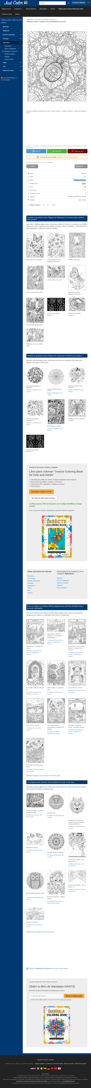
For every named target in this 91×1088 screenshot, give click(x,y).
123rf (85, 176)
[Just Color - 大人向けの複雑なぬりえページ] (59, 1068)
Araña (83, 183)
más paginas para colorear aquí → (45, 932)
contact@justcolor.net (68, 1081)
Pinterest (45, 1059)
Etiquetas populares (40, 1063)
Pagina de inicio (6, 9)
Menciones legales (58, 1063)
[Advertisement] (56, 129)
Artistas (52, 9)
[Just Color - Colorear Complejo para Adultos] (45, 1068)
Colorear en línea (7, 14)
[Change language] (88, 2)
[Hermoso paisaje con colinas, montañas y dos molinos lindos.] (35, 919)
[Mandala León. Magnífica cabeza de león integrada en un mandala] (56, 810)
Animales (31, 583)
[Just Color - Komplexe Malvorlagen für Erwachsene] (48, 1068)
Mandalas (31, 576)
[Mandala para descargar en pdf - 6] (35, 890)
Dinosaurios (8, 46)
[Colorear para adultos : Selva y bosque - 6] (77, 882)
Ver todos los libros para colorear (43, 498)
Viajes (30, 588)
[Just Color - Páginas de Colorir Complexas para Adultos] (52, 1068)
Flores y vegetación (63, 580)
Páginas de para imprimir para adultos (48, 968)
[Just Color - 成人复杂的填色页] (55, 1068)
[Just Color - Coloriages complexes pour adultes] (38, 1068)
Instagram (51, 1059)
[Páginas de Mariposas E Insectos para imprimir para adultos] (27, 968)
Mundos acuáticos (62, 583)
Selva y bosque (62, 587)
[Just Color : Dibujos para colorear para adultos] (16, 2)
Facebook (40, 1059)
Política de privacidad (65, 999)
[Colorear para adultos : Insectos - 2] (77, 310)
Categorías (17, 9)
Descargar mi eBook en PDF (41, 492)
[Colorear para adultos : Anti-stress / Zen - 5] (77, 857)
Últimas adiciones (31, 9)
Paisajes (59, 585)
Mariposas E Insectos (79, 180)
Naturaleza (38, 19)
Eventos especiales (34, 581)
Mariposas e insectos (49, 19)
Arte (29, 590)
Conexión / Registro (79, 2)
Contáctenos (49, 1063)
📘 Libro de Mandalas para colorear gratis (9, 79)
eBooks (17, 14)
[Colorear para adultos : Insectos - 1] (56, 310)
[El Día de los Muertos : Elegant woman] (56, 894)
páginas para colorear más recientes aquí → (48, 775)
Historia (30, 592)
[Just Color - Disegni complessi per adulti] (41, 1068)
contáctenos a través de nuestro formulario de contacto (31, 1081)
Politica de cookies (69, 1063)
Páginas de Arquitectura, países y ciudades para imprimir (34, 652)
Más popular (43, 9)
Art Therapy (31, 578)
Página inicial (30, 19)
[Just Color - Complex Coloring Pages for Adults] (33, 1068)
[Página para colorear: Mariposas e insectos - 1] (77, 289)
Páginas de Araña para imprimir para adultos (65, 356)
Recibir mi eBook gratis (74, 996)
